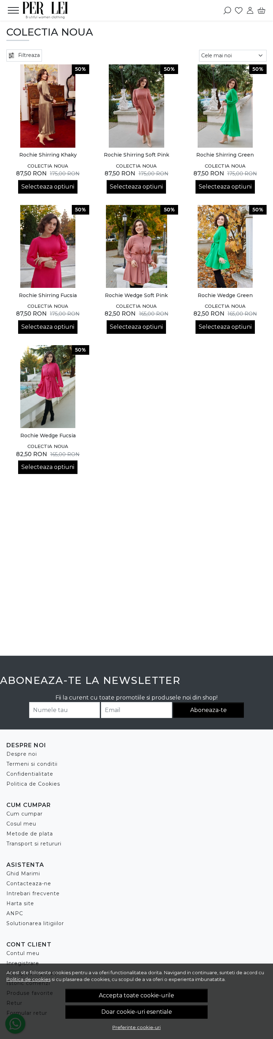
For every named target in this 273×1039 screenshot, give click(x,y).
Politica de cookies (28, 979)
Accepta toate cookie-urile (136, 995)
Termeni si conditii (32, 764)
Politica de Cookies (33, 784)
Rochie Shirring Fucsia (48, 295)
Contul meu (22, 953)
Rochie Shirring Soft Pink (136, 155)
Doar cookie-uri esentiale (136, 1011)
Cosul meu (21, 824)
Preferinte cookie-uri (136, 1027)
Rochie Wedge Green (225, 295)
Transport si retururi (33, 843)
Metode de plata (29, 833)
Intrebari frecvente (33, 893)
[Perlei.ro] (46, 10)
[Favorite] (238, 10)
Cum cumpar (24, 814)
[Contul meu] (250, 10)
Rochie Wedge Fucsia (48, 435)
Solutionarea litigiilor (35, 923)
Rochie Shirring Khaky (48, 155)
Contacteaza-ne (28, 883)
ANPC (14, 913)
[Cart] (261, 10)
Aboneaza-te (208, 710)
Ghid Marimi (23, 873)
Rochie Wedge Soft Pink (136, 295)
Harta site (20, 903)
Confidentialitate (29, 774)
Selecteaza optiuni (47, 186)
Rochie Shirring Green (225, 155)
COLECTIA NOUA (47, 166)
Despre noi (21, 754)
